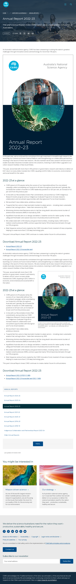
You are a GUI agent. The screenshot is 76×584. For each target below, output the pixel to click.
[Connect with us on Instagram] (8, 531)
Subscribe (67, 561)
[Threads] (20, 531)
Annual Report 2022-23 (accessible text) (19, 249)
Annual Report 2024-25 (12, 396)
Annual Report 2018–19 (12, 426)
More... (38, 444)
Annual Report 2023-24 (12, 400)
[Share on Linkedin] (28, 33)
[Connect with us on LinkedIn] (12, 531)
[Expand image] (55, 296)
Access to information (10, 537)
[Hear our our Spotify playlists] (16, 531)
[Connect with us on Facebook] (4, 531)
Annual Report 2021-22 (12, 412)
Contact (6, 33)
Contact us (9, 549)
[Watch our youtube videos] (25, 531)
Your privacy (22, 540)
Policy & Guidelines (9, 540)
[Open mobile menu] (65, 4)
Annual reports (34, 13)
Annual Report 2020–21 (12, 417)
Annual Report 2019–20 (12, 421)
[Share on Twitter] (24, 33)
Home (4, 13)
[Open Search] (71, 4)
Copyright (35, 537)
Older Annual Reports (11, 435)
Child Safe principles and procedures (57, 543)
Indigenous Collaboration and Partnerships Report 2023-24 (24, 430)
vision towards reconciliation (47, 580)
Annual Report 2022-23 (14, 246)
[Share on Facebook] (20, 33)
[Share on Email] (32, 33)
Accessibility (24, 537)
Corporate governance (19, 13)
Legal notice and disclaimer (50, 537)
